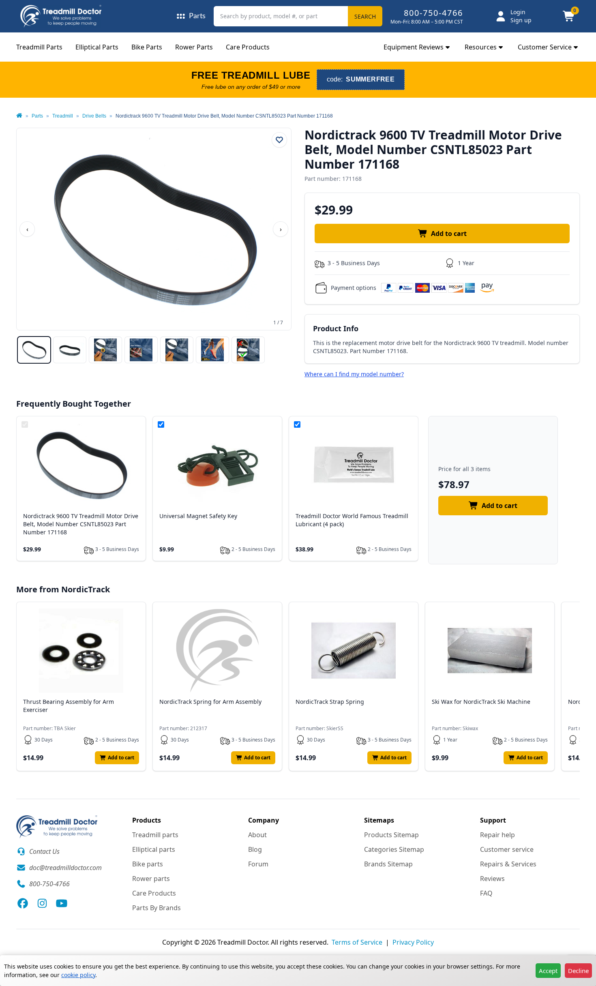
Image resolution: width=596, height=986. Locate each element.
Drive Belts (94, 116)
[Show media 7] (248, 350)
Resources (481, 47)
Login (517, 12)
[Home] (19, 116)
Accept (548, 971)
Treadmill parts (155, 834)
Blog (255, 849)
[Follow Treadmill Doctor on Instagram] (42, 903)
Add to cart (449, 233)
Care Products (248, 47)
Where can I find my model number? (354, 374)
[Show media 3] (105, 350)
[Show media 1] (34, 350)
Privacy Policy (413, 942)
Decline (578, 971)
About (257, 834)
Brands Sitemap (388, 864)
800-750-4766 (433, 12)
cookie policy (78, 975)
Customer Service (545, 47)
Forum (258, 864)
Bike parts (147, 864)
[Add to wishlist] (279, 140)
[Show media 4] (141, 350)
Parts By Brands (156, 907)
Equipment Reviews (414, 47)
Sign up (521, 20)
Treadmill (62, 116)
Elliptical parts (153, 849)
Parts (37, 116)
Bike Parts (146, 47)
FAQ (486, 893)
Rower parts (151, 878)
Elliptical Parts (96, 47)
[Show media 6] (212, 350)
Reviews (492, 878)
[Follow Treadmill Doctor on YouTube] (61, 903)
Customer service (507, 849)
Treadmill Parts (39, 47)
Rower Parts (194, 47)
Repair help (497, 834)
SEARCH (365, 16)
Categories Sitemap (394, 849)
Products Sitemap (391, 834)
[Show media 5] (177, 350)
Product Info (335, 328)
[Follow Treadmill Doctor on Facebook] (22, 903)
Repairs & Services (508, 864)
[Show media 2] (70, 350)
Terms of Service (357, 942)
